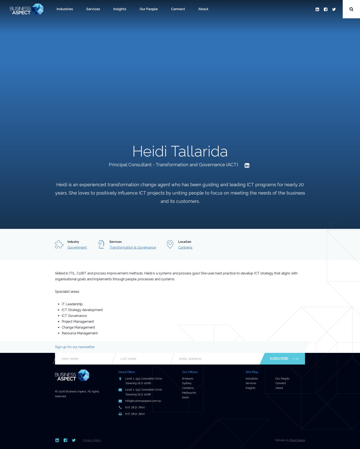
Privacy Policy (92, 440)
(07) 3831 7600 (135, 407)
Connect (178, 9)
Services (93, 9)
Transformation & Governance (132, 247)
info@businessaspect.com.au (143, 400)
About (203, 9)
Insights (119, 9)
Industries (65, 9)
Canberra (185, 247)
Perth (185, 397)
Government (77, 247)
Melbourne (189, 392)
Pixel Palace (297, 440)
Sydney (186, 383)
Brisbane (187, 378)
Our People (149, 9)
